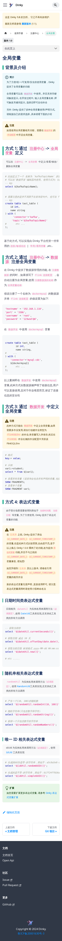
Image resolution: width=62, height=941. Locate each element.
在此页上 (10, 48)
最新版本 (26, 23)
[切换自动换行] (49, 176)
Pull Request (10, 885)
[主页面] (5, 33)
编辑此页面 (13, 812)
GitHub (6, 904)
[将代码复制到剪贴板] (55, 176)
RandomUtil (23, 686)
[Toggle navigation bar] (5, 5)
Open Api (8, 860)
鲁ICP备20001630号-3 (31, 933)
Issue (5, 880)
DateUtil (25, 613)
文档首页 (7, 855)
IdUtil (9, 752)
